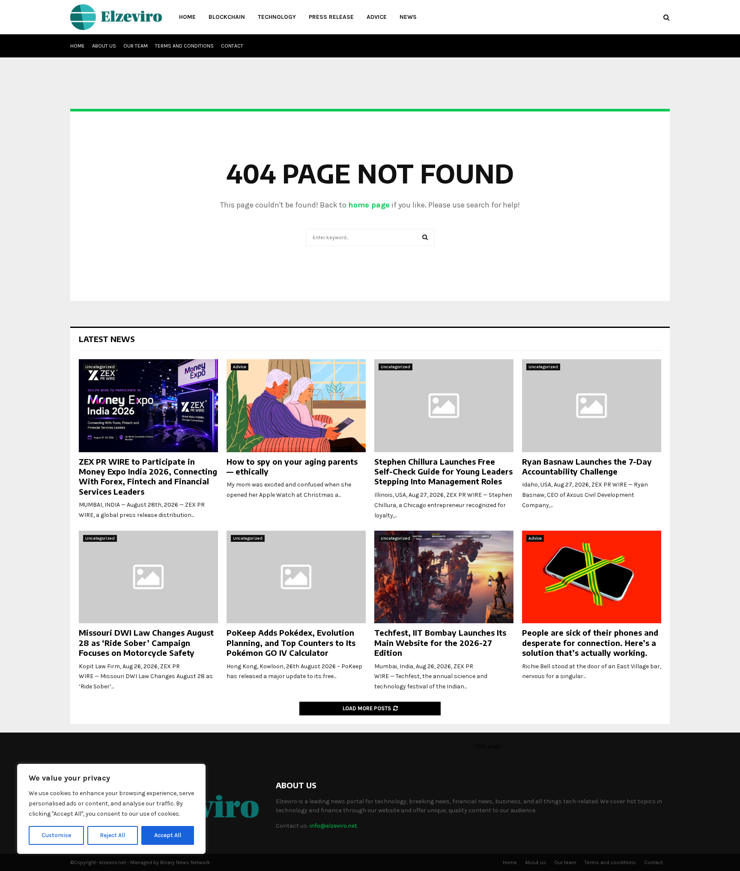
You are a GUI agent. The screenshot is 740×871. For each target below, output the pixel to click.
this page (488, 746)
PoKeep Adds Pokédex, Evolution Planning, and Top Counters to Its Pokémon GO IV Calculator (291, 643)
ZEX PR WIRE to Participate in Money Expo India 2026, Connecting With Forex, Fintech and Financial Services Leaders (148, 476)
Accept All (167, 835)
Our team (135, 46)
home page (369, 205)
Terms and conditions (184, 46)
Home (187, 17)
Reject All (112, 835)
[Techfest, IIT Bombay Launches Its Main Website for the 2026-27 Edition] (443, 577)
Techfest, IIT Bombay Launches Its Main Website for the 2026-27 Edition (440, 643)
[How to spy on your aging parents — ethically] (296, 405)
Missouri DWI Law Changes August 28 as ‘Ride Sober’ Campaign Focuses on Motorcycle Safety (146, 643)
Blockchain (227, 17)
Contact (232, 46)
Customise (56, 835)
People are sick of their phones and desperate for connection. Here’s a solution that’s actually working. (590, 643)
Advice (377, 17)
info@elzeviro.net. (334, 825)
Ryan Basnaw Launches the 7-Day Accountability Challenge (587, 466)
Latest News (107, 339)
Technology (277, 17)
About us (104, 46)
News (408, 17)
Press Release (331, 17)
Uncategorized (100, 366)
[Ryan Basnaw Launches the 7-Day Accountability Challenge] (591, 405)
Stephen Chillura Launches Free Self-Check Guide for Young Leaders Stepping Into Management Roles (443, 472)
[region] (111, 809)
